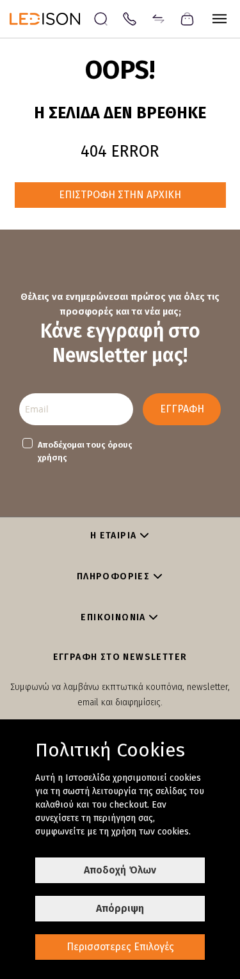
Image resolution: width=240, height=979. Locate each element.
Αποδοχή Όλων (120, 870)
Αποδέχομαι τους (85, 451)
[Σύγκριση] (158, 18)
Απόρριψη (120, 908)
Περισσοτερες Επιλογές (120, 947)
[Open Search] (101, 19)
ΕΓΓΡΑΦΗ (182, 409)
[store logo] (51, 19)
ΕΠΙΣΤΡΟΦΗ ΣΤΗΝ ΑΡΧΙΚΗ (120, 195)
